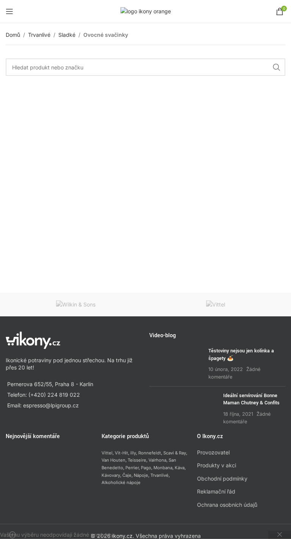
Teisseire (137, 460)
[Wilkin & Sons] (76, 304)
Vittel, (108, 453)
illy (133, 453)
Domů (13, 34)
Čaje (126, 475)
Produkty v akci (216, 465)
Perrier (132, 467)
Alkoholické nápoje (121, 482)
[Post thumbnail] (176, 363)
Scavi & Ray (174, 453)
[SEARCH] (276, 67)
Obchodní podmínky (222, 478)
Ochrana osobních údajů (227, 504)
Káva (180, 467)
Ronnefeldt (149, 453)
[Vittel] (215, 304)
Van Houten (113, 460)
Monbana (162, 467)
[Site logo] (145, 11)
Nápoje (141, 475)
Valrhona (157, 460)
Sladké (66, 34)
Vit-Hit (121, 453)
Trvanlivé (39, 34)
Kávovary (111, 475)
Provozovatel (213, 452)
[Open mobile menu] (9, 11)
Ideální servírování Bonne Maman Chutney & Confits (251, 399)
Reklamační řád (216, 491)
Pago (146, 467)
